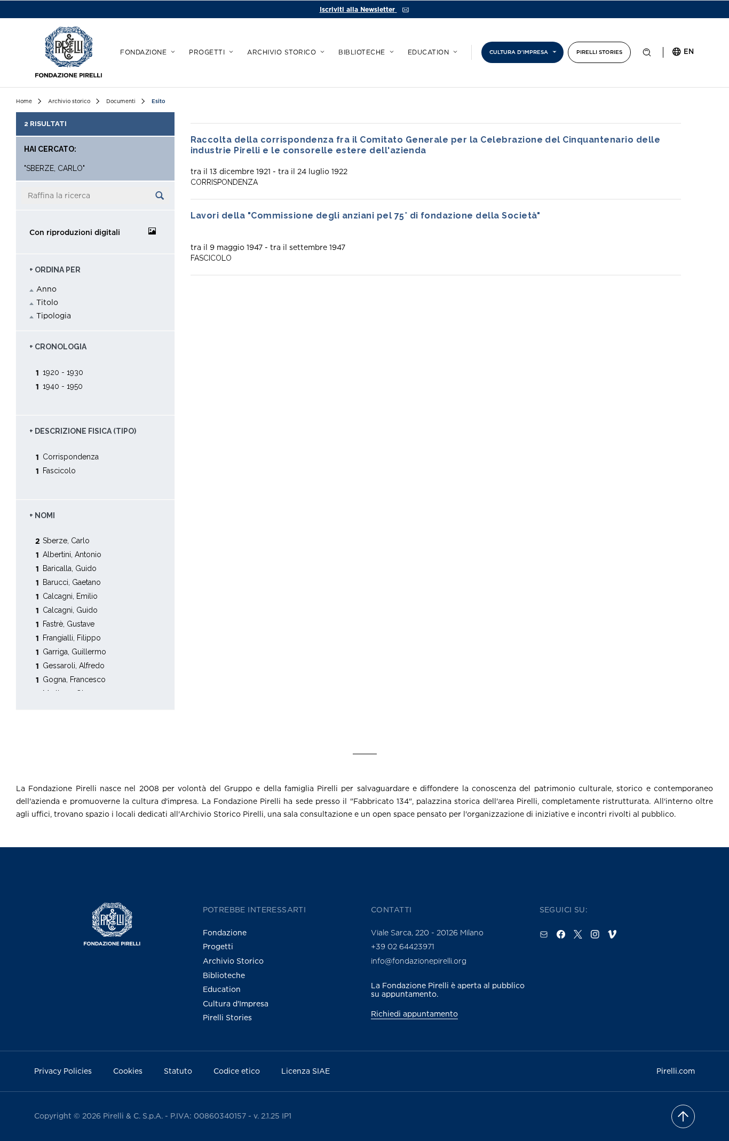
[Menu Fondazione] (171, 50)
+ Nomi (42, 515)
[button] (646, 54)
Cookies (127, 1071)
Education (428, 52)
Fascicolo (59, 470)
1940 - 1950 (63, 386)
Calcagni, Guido (70, 610)
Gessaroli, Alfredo (74, 665)
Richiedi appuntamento (414, 1014)
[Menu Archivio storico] (320, 50)
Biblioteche (361, 52)
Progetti (207, 52)
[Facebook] (561, 934)
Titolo (47, 302)
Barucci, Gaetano (72, 582)
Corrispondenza (71, 456)
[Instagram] (595, 934)
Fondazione (143, 52)
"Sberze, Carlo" (54, 169)
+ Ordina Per (55, 269)
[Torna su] (683, 1116)
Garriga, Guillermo (74, 651)
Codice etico (236, 1071)
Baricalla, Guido (70, 568)
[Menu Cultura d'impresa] (553, 50)
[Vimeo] (612, 934)
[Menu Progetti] (229, 50)
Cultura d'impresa (518, 52)
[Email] (544, 934)
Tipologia (53, 315)
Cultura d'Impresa (235, 1003)
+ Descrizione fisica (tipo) (82, 431)
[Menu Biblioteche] (390, 50)
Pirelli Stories (599, 52)
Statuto (178, 1071)
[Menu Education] (453, 50)
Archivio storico (281, 52)
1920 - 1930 (63, 372)
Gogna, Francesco (74, 679)
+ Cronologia (57, 346)
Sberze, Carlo (66, 540)
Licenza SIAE (305, 1071)
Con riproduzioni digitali (74, 232)
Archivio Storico (233, 961)
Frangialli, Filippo (72, 638)
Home (24, 101)
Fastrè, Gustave (68, 624)
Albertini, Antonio (72, 554)
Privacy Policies (63, 1071)
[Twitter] (578, 934)
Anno (46, 289)
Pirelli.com (675, 1071)
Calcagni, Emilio (70, 596)
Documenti (121, 101)
